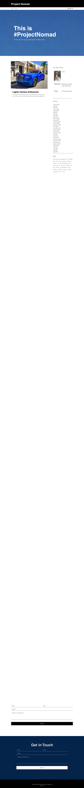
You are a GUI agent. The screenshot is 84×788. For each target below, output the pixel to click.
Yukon (71, 165)
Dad (54, 161)
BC (67, 159)
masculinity (59, 169)
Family (57, 161)
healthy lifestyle (63, 167)
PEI (59, 165)
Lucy (58, 163)
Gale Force (69, 161)
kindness (55, 169)
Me (60, 163)
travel (64, 171)
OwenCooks (55, 165)
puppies (69, 169)
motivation (65, 169)
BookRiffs (71, 159)
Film (60, 161)
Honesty (54, 163)
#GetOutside (55, 159)
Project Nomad (20, 4)
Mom (70, 163)
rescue (60, 171)
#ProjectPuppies (62, 159)
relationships (55, 171)
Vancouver (63, 165)
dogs (54, 167)
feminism (58, 167)
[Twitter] (70, 8)
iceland (68, 167)
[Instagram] (68, 8)
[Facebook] (72, 8)
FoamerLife (63, 161)
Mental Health (65, 163)
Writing (67, 165)
